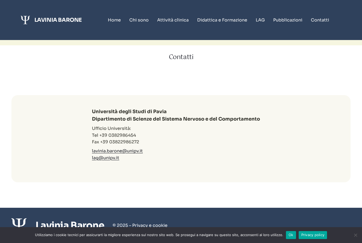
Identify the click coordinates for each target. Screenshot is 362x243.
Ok (291, 235)
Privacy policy (313, 235)
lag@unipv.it (105, 158)
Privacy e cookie (149, 225)
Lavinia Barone (58, 20)
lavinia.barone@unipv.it (117, 151)
